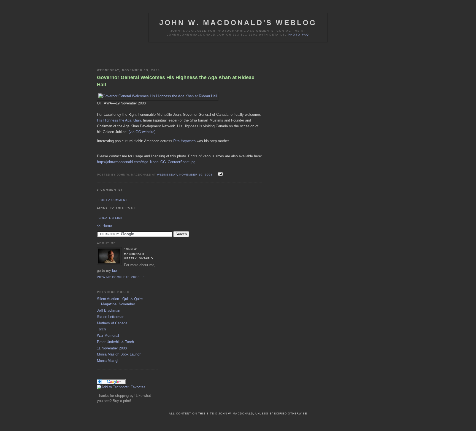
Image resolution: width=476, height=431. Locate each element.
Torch (101, 329)
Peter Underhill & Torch (115, 342)
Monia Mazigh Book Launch (119, 354)
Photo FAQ (298, 34)
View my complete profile (121, 277)
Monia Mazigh (108, 361)
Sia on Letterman (110, 317)
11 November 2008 (112, 348)
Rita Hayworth (184, 141)
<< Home (104, 225)
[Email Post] (219, 174)
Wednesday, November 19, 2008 (185, 174)
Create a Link (111, 217)
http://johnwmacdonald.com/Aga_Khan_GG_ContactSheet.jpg (146, 162)
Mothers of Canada (112, 323)
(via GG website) (142, 132)
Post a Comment (113, 199)
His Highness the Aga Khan (119, 120)
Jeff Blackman (108, 310)
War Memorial (108, 335)
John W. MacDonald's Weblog (238, 22)
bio (114, 270)
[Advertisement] (161, 55)
